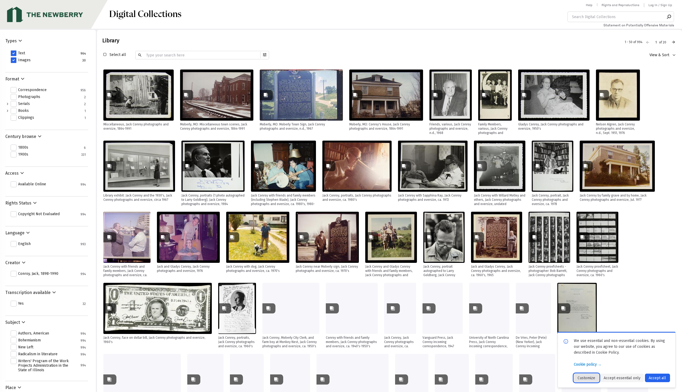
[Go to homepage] (54, 14)
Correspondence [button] (32, 90)
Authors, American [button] (33, 333)
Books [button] (23, 111)
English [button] (24, 244)
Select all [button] (117, 54)
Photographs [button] (29, 97)
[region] (138, 95)
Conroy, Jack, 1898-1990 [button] (38, 274)
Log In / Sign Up (660, 5)
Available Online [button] (32, 184)
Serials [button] (24, 104)
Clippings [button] (26, 118)
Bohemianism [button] (29, 340)
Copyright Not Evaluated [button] (39, 214)
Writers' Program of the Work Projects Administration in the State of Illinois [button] (43, 365)
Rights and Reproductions (620, 5)
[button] (669, 17)
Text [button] (21, 53)
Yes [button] (21, 303)
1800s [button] (23, 147)
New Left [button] (25, 347)
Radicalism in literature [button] (38, 354)
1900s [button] (23, 154)
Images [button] (24, 60)
